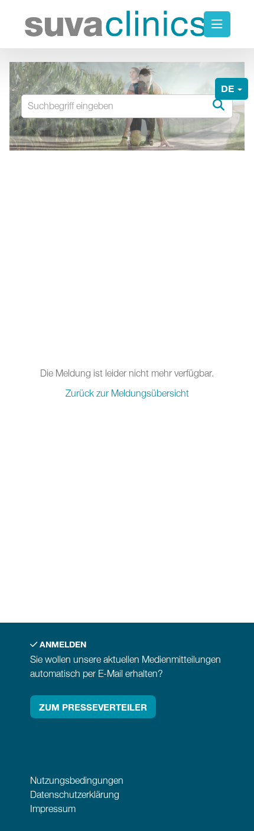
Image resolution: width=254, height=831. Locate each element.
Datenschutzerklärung (74, 794)
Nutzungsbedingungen (76, 780)
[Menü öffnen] (217, 24)
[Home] (115, 25)
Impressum (53, 808)
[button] (231, 89)
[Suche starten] (218, 105)
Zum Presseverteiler (93, 707)
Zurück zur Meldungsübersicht (127, 393)
